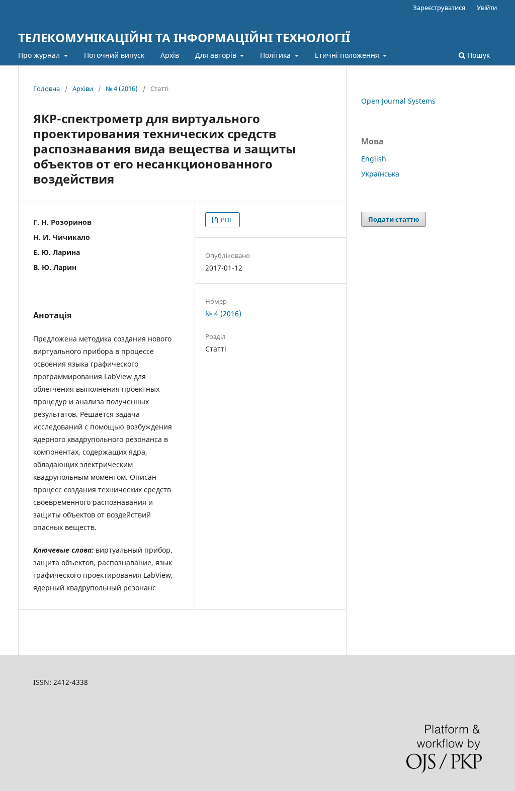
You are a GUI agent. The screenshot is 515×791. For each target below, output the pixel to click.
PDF (226, 219)
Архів (169, 55)
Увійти (487, 7)
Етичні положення (348, 55)
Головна (46, 88)
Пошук (477, 55)
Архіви (82, 88)
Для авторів (216, 55)
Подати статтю (393, 219)
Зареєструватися (439, 7)
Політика (276, 55)
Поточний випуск (114, 55)
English (373, 158)
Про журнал (40, 55)
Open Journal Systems (398, 101)
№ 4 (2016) (122, 88)
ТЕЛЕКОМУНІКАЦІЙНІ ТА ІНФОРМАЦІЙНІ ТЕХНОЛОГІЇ (184, 37)
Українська (380, 174)
